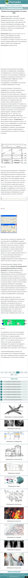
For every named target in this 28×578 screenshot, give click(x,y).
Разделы (12, 5)
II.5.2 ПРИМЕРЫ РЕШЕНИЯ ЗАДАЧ (12, 392)
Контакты (19, 5)
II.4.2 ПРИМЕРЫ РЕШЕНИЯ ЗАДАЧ (12, 389)
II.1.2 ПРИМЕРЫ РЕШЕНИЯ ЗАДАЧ (12, 381)
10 (12, 374)
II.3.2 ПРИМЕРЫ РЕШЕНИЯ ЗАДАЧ (12, 386)
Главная (7, 5)
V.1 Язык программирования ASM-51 (13, 399)
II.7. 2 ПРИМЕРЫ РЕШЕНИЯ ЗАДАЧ (12, 397)
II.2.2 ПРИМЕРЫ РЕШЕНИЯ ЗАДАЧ (12, 384)
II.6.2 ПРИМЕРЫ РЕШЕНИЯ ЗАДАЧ (12, 394)
